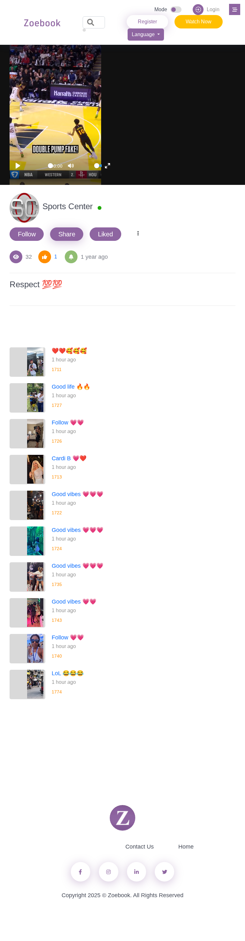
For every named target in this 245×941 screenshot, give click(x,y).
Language (144, 34)
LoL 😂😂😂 (68, 673)
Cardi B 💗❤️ (69, 458)
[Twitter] (108, 872)
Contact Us (139, 846)
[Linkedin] (136, 872)
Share (66, 234)
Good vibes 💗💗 (74, 601)
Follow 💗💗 (68, 422)
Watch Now (199, 21)
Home (186, 846)
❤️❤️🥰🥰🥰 (69, 351)
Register (147, 21)
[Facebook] (80, 872)
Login (213, 9)
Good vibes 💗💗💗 (77, 494)
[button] (234, 8)
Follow (27, 234)
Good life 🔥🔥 (71, 387)
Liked (105, 234)
